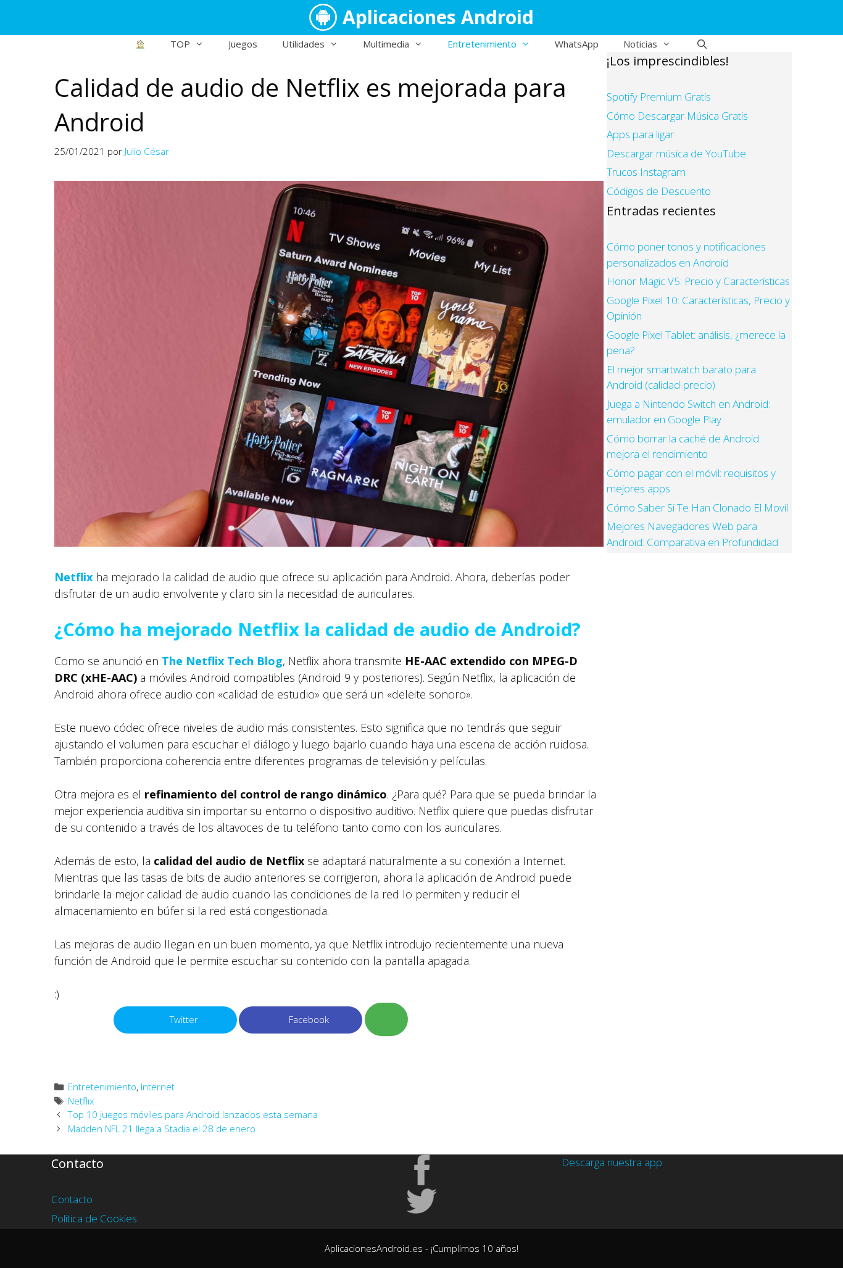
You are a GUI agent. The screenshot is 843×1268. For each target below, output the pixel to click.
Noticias (640, 44)
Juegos (242, 44)
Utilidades (303, 44)
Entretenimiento (482, 44)
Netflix (73, 577)
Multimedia (386, 44)
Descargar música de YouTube (676, 153)
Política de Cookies (94, 1218)
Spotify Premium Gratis (659, 96)
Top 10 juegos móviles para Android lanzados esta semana (193, 1114)
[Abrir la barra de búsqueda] (701, 44)
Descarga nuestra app (612, 1162)
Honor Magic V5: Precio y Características (698, 281)
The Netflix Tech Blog (222, 660)
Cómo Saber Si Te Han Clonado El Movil (697, 507)
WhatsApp (577, 44)
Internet (158, 1086)
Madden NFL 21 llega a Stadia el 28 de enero (161, 1128)
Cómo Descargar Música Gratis (677, 116)
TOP (180, 44)
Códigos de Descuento (659, 191)
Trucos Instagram (646, 172)
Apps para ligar (640, 134)
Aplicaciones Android (438, 17)
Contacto (72, 1199)
